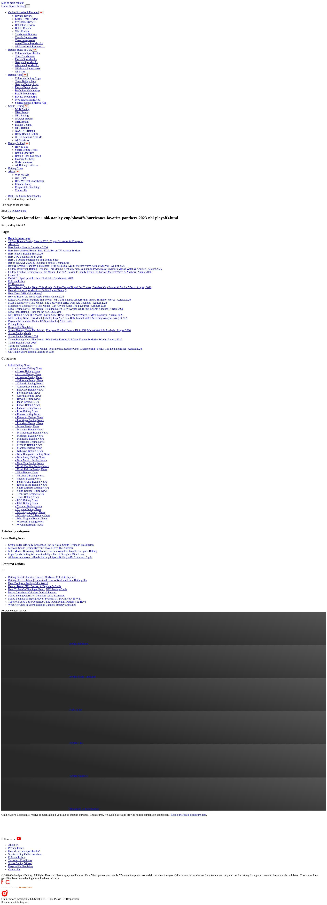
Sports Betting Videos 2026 (23, 336)
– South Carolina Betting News (32, 487)
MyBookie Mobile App (27, 99)
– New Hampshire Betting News (32, 454)
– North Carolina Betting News (32, 466)
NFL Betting (22, 115)
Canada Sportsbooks (26, 37)
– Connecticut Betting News (30, 386)
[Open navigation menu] (27, 6)
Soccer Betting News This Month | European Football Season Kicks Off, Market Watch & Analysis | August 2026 (69, 330)
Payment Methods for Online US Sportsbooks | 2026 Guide (40, 321)
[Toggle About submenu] (17, 171)
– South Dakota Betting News (31, 490)
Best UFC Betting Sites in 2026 (25, 256)
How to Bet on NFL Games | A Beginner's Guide (34, 586)
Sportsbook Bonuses (26, 34)
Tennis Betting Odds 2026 (22, 342)
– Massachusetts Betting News (31, 432)
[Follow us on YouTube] (23, 839)
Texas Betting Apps (25, 81)
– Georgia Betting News (28, 395)
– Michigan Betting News (29, 435)
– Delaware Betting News (29, 389)
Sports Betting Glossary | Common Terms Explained (36, 595)
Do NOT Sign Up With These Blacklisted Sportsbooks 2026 (40, 278)
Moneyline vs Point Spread (84, 808)
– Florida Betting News (27, 392)
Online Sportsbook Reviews (23, 12)
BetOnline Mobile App (27, 90)
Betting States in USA (20, 49)
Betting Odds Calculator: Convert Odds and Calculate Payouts (41, 577)
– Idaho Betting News (27, 401)
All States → (22, 71)
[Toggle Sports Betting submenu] (26, 106)
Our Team (20, 177)
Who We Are (22, 174)
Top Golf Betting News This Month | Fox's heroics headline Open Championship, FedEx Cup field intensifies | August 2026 (75, 348)
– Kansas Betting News (27, 414)
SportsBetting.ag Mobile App (30, 102)
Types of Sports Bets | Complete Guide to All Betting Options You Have (47, 601)
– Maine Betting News (27, 426)
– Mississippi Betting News (29, 441)
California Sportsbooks (27, 53)
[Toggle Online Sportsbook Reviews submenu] (41, 12)
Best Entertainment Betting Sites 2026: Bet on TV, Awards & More (44, 250)
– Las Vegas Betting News (29, 420)
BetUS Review (23, 28)
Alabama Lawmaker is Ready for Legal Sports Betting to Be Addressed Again (50, 557)
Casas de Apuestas (25, 40)
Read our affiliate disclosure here (188, 814)
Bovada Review (23, 15)
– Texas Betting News (27, 497)
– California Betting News (29, 380)
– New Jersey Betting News (30, 457)
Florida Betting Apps (26, 87)
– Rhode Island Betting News (31, 484)
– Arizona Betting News (28, 374)
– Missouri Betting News (28, 444)
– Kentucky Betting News (29, 417)
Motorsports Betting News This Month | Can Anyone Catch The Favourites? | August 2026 (57, 305)
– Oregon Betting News (28, 478)
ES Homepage (16, 284)
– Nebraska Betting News (29, 451)
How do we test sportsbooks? (24, 851)
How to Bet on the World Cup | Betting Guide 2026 (36, 296)
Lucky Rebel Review (26, 18)
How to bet (75, 709)
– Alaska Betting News (27, 371)
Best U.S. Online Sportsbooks (24, 196)
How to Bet (21, 146)
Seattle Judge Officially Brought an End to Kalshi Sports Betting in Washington (51, 544)
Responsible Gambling (27, 187)
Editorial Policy (23, 184)
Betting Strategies (24, 152)
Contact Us (21, 190)
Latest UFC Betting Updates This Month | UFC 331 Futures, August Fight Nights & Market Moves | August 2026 (69, 299)
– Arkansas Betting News (28, 377)
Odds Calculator (24, 162)
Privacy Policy (16, 324)
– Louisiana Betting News (29, 423)
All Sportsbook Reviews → (30, 46)
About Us (13, 244)
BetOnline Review (25, 25)
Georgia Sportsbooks (26, 62)
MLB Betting (22, 109)
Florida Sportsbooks (26, 59)
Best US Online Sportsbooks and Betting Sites (33, 259)
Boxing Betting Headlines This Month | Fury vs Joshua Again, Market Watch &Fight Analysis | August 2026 (66, 265)
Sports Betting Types (26, 149)
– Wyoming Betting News (29, 524)
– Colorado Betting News (29, 383)
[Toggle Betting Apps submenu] (25, 75)
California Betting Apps (28, 78)
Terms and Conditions (20, 345)
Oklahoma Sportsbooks (27, 68)
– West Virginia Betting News (31, 518)
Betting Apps (15, 74)
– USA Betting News (26, 500)
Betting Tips (76, 742)
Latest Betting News (19, 365)
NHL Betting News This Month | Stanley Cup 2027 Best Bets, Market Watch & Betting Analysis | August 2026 (68, 318)
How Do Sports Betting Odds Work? (28, 583)
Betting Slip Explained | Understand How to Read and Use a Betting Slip (47, 580)
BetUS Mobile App (25, 93)
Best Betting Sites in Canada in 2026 (28, 247)
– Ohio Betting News (26, 472)
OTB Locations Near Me (28, 137)
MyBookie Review (25, 21)
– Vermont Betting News (28, 506)
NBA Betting (22, 112)
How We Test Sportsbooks (29, 180)
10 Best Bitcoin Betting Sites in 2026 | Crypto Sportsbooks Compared (45, 241)
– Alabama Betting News (28, 368)
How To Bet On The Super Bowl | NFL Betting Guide (37, 589)
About (11, 171)
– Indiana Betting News (28, 408)
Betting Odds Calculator (82, 676)
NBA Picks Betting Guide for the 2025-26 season (34, 311)
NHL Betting (22, 121)
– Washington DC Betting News (32, 515)
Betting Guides (16, 143)
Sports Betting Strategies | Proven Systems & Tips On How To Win (44, 598)
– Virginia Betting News (28, 509)
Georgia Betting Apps (26, 84)
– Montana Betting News (28, 447)
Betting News (15, 168)
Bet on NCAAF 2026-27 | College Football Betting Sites (38, 262)
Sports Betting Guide (19, 333)
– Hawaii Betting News (27, 398)
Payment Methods (24, 159)
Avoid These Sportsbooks (29, 43)
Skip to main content (12, 2)
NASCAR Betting (25, 130)
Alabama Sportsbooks (27, 65)
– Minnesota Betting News (29, 438)
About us (13, 844)
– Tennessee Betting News (29, 493)
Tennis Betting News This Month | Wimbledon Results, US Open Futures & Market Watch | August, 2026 (65, 339)
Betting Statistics (78, 775)
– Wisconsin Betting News (29, 521)
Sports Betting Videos (20, 863)
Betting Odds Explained (28, 155)
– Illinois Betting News (27, 404)
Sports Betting (16, 105)
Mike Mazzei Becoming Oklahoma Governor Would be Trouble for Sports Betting (52, 551)
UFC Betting (22, 127)
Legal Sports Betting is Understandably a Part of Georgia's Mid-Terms (46, 554)
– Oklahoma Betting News (29, 475)
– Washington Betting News (30, 512)
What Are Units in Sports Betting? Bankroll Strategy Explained (42, 604)
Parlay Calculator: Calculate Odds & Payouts (32, 592)
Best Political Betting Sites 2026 (25, 253)
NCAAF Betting (24, 118)
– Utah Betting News (26, 503)
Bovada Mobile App (26, 96)
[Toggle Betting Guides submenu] (27, 143)
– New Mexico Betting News (31, 460)
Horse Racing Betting (26, 133)
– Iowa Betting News (26, 411)
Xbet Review (22, 31)
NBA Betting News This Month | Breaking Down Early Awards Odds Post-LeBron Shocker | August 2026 (65, 308)
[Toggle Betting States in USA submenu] (34, 50)
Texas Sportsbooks (25, 56)
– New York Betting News (29, 463)
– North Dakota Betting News (31, 469)
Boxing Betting (23, 124)
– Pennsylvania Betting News (31, 481)
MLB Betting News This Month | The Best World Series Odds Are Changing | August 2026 (57, 302)
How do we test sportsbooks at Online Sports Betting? (37, 290)
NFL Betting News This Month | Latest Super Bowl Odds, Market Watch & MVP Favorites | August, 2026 (65, 314)
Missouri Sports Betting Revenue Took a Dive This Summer (40, 548)
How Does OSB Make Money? (25, 293)
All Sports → (22, 140)
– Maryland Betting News (29, 429)
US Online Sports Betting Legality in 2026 (31, 351)
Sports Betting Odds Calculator (25, 854)
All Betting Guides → (27, 165)
